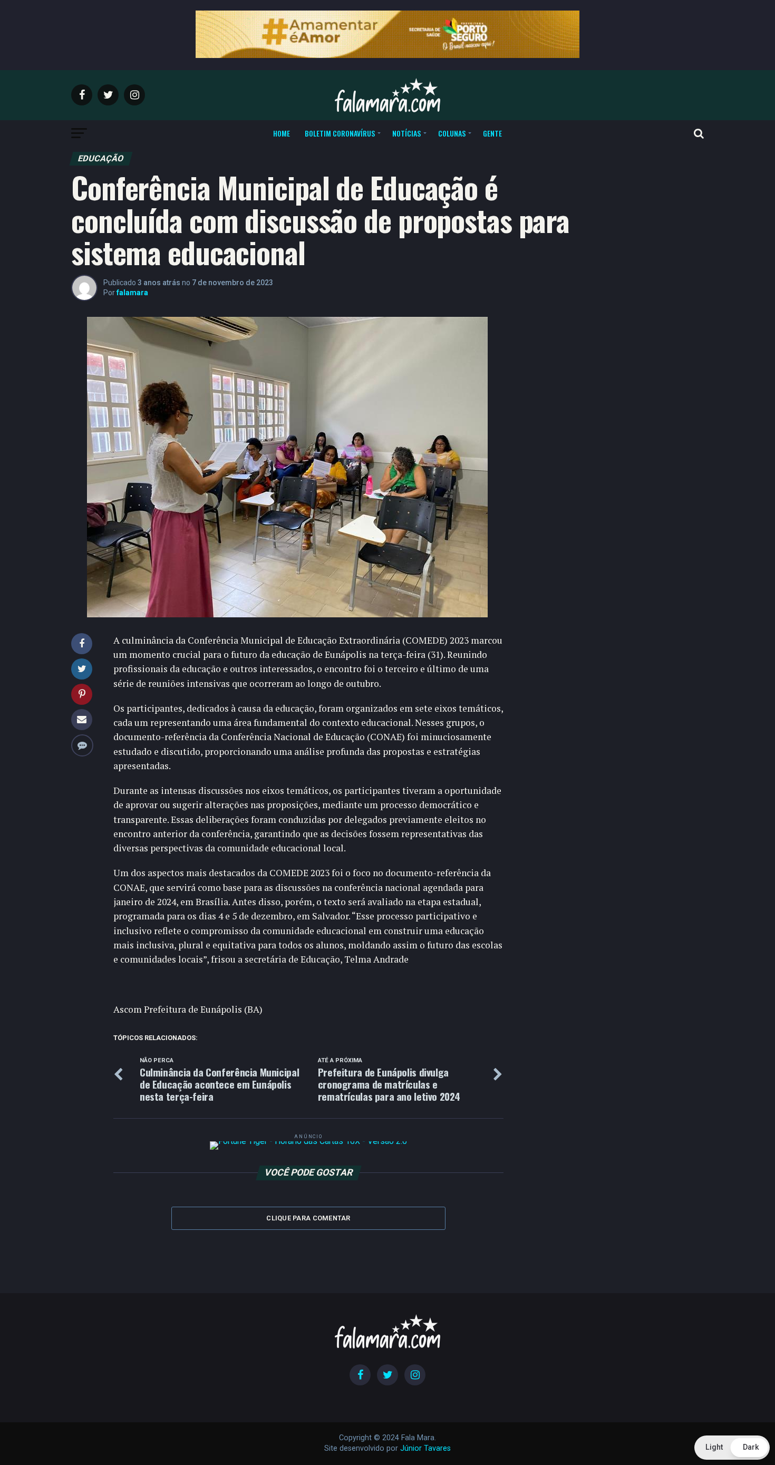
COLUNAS (452, 133)
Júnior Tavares (425, 1448)
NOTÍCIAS (406, 133)
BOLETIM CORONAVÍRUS (340, 133)
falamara (132, 292)
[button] (732, 1447)
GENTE (492, 133)
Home (281, 133)
